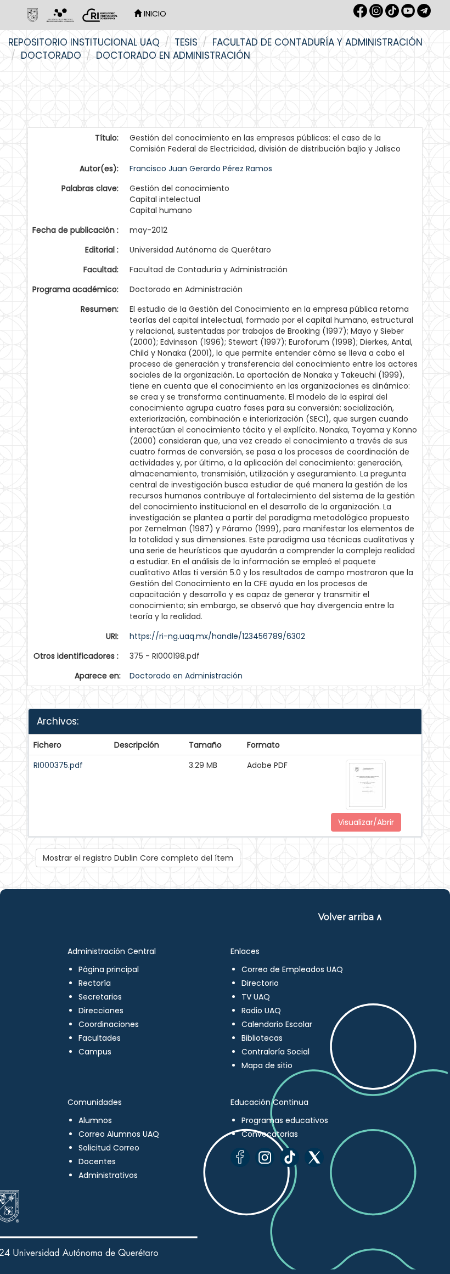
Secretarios (100, 996)
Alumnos (95, 1120)
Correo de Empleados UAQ (292, 969)
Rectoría (94, 983)
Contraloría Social (275, 1051)
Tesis (186, 42)
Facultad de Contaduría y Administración (317, 42)
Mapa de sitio (266, 1065)
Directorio (260, 983)
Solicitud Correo (108, 1147)
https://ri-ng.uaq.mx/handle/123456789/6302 (217, 636)
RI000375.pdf (58, 765)
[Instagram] (264, 1157)
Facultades (99, 1037)
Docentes (97, 1161)
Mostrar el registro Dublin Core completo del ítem (138, 857)
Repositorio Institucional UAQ (84, 42)
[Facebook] (240, 1157)
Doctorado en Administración (173, 55)
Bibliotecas (262, 1037)
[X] (314, 1157)
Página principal (108, 969)
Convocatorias (269, 1134)
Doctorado (51, 55)
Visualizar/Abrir (366, 822)
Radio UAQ (261, 1010)
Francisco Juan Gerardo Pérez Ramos (201, 168)
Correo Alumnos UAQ (118, 1134)
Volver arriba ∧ (350, 917)
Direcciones (100, 1010)
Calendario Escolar (276, 1024)
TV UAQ (255, 996)
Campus (94, 1051)
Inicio (154, 13)
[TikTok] (289, 1157)
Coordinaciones (108, 1024)
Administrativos (108, 1175)
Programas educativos (284, 1120)
